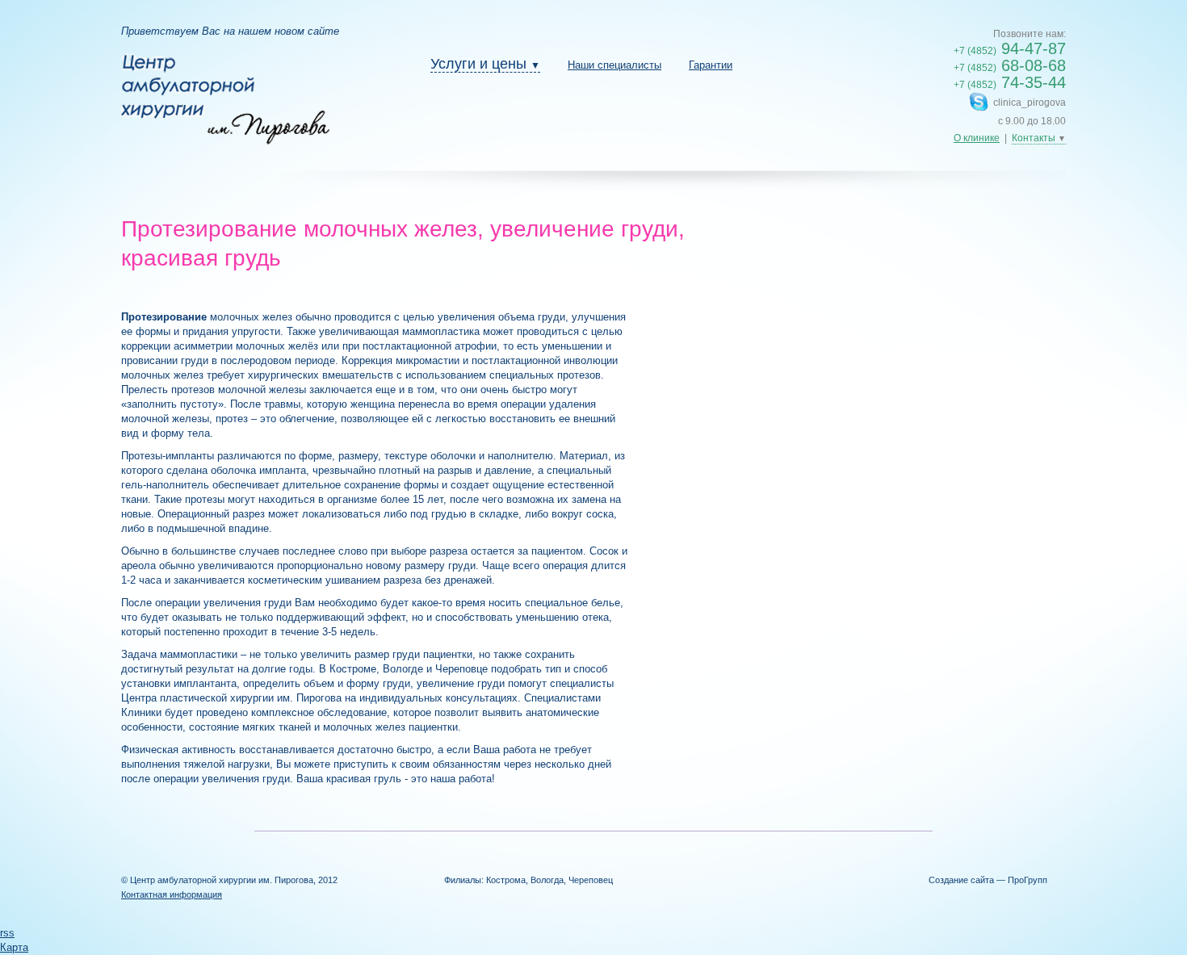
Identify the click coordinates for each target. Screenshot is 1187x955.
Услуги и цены (485, 64)
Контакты (1039, 138)
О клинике (977, 138)
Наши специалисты (614, 65)
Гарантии (710, 65)
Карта (14, 947)
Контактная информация (171, 894)
